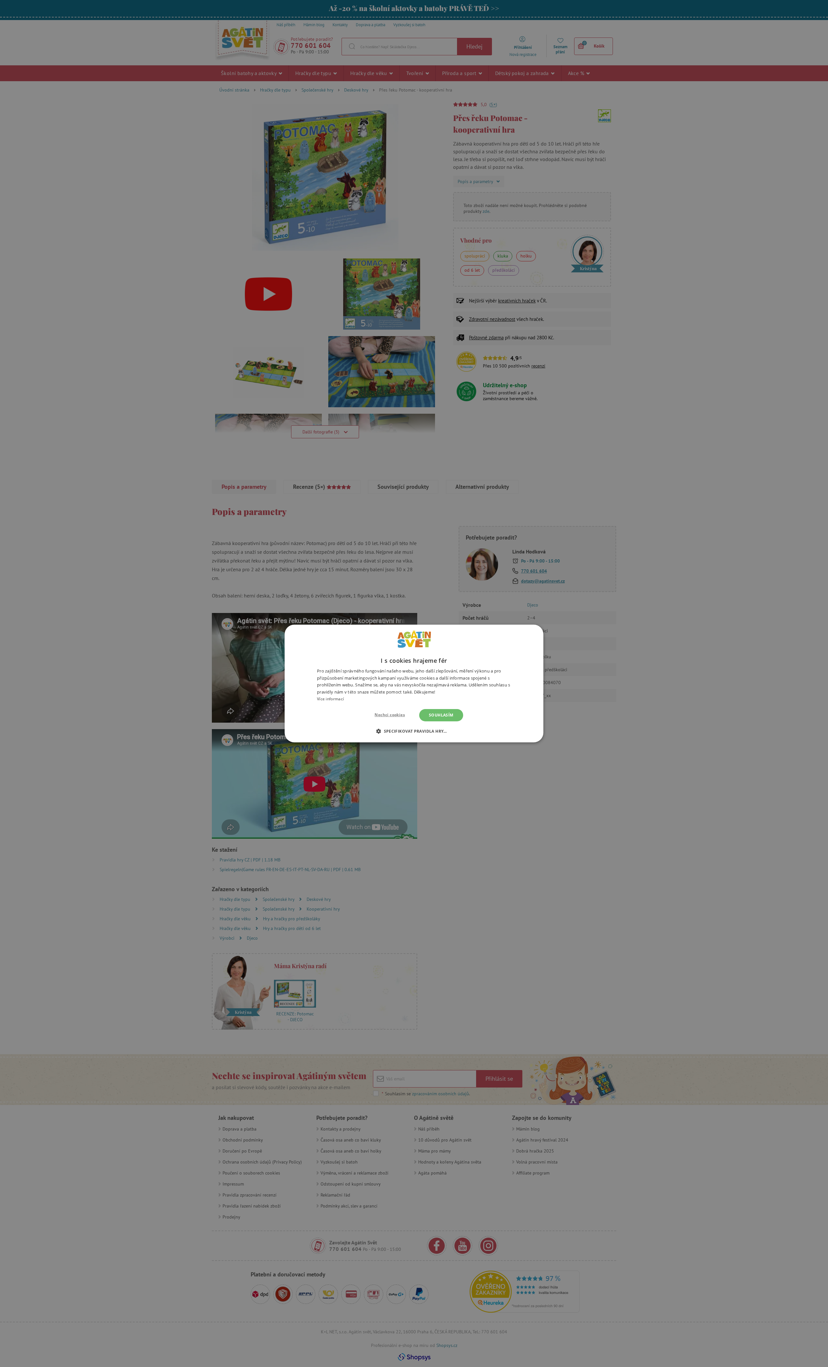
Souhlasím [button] (441, 715)
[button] (414, 731)
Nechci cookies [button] (390, 714)
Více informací (330, 699)
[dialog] (414, 683)
